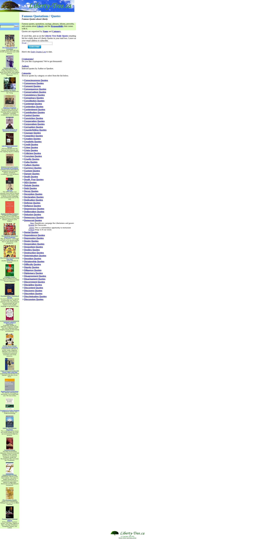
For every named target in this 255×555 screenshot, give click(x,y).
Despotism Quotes (33, 247)
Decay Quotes (31, 191)
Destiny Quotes (32, 250)
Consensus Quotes (34, 83)
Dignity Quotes (31, 267)
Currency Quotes (32, 168)
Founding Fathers (9, 450)
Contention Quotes (33, 107)
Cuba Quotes (30, 162)
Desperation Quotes (34, 244)
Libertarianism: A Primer (10, 475)
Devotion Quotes (32, 258)
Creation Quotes (32, 139)
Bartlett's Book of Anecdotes (9, 391)
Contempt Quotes (33, 104)
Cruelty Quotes (31, 159)
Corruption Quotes (33, 127)
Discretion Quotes (33, 293)
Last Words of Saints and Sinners (9, 146)
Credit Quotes (31, 144)
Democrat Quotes (33, 220)
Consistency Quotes (34, 95)
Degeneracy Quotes (34, 209)
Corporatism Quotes (34, 124)
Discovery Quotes (33, 291)
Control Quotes (32, 115)
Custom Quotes (32, 171)
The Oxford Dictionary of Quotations (9, 48)
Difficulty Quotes (32, 264)
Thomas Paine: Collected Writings (9, 519)
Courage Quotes (32, 133)
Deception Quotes (33, 194)
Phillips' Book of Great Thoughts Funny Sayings (9, 346)
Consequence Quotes (35, 89)
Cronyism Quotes (33, 156)
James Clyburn (31, 229)
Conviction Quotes (33, 118)
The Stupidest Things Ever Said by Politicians (9, 236)
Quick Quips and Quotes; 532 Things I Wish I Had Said (10, 371)
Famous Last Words (10, 68)
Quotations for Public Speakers (9, 410)
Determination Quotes (35, 256)
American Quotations (9, 107)
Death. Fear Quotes (34, 179)
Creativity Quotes (33, 142)
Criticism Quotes (32, 153)
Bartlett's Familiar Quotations (9, 214)
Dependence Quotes (34, 235)
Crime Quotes (31, 147)
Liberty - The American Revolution (9, 428)
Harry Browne (31, 224)
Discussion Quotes (33, 299)
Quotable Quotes (9, 277)
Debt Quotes (30, 188)
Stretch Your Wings (10, 90)
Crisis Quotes (31, 150)
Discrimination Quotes (35, 296)
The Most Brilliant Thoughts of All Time (10, 296)
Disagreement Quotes (35, 276)
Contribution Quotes (34, 112)
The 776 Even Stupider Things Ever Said (9, 258)
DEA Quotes (30, 182)
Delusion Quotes (32, 214)
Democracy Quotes (34, 217)
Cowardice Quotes (33, 136)
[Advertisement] (127, 547)
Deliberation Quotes (34, 212)
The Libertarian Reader (10, 500)
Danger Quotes (31, 174)
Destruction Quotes (34, 253)
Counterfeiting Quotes (35, 130)
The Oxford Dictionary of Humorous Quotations (9, 130)
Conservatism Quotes (35, 92)
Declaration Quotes (34, 197)
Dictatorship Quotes (34, 261)
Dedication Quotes (33, 200)
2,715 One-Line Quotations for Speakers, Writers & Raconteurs (9, 322)
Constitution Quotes (34, 101)
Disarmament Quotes (34, 279)
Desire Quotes (31, 241)
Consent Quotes (32, 86)
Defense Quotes (32, 203)
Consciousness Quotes (36, 80)
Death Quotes (31, 177)
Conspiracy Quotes (34, 98)
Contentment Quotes (34, 109)
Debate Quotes (31, 185)
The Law (9, 190)
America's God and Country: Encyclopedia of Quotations (9, 167)
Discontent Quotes (33, 288)
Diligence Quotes (32, 270)
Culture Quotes (31, 165)
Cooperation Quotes (34, 121)
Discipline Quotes (33, 285)
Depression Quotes (34, 238)
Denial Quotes (31, 232)
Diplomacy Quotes (33, 273)
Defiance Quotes (32, 206)
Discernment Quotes (34, 282)
